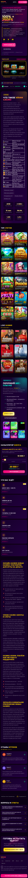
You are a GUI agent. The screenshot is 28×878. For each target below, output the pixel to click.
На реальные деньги (10, 418)
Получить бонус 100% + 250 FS (14, 849)
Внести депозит (14, 471)
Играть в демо (8, 413)
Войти (14, 2)
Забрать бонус (8, 44)
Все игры (3, 230)
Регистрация (22, 2)
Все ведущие (5, 327)
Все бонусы (7, 49)
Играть (22, 873)
